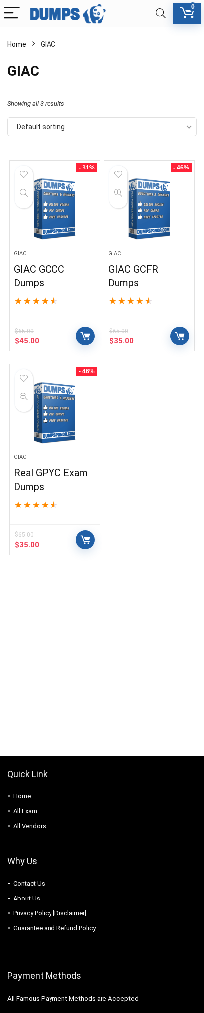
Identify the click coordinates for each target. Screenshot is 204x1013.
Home (16, 44)
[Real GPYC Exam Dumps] (55, 413)
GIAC (20, 253)
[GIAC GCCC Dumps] (55, 209)
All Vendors (29, 826)
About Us (26, 898)
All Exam (25, 811)
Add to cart (85, 336)
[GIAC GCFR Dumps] (149, 209)
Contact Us (29, 883)
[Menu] (12, 13)
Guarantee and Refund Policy (54, 928)
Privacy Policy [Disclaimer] (49, 913)
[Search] (161, 13)
